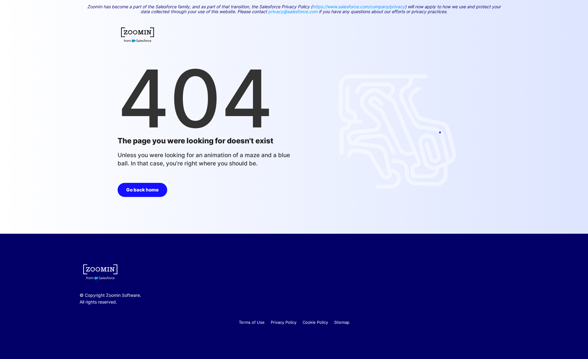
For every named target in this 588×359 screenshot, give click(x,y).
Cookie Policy (315, 322)
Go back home (142, 190)
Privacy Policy (283, 322)
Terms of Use (252, 322)
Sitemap (341, 322)
